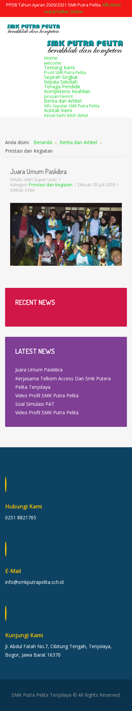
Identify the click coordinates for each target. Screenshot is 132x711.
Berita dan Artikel (72, 103)
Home (52, 60)
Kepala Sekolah (61, 82)
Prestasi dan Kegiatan (50, 185)
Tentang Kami (65, 69)
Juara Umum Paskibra (38, 171)
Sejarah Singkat (61, 77)
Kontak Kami (66, 112)
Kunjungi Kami (24, 635)
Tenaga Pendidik (62, 86)
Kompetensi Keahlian (67, 93)
